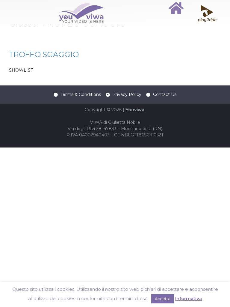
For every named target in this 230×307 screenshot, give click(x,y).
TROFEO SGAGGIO (44, 54)
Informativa (188, 298)
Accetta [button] (162, 298)
